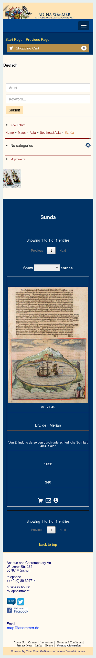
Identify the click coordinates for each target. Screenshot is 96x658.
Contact (32, 642)
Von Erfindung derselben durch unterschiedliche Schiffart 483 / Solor (48, 444)
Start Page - (15, 39)
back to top (48, 544)
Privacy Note (24, 645)
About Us (19, 642)
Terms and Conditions (70, 642)
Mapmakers (17, 159)
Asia (33, 133)
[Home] (42, 12)
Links (38, 645)
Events (49, 645)
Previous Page (37, 39)
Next (62, 250)
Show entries (48, 267)
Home (9, 133)
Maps (22, 133)
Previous (37, 250)
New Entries (18, 125)
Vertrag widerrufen (69, 645)
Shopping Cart (50, 48)
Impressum (47, 642)
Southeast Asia (50, 133)
